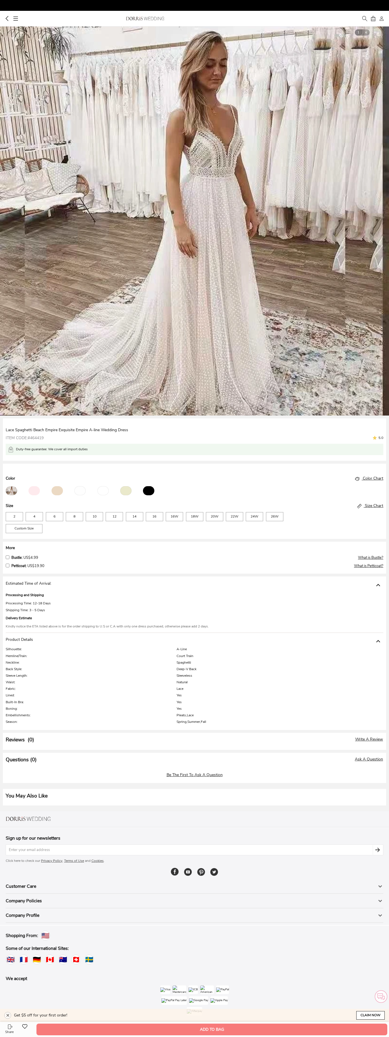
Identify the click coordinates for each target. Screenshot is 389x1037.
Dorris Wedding (145, 18)
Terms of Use (74, 860)
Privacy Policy (51, 860)
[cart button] (373, 18)
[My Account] (381, 18)
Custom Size (24, 528)
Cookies (97, 860)
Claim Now (370, 1015)
